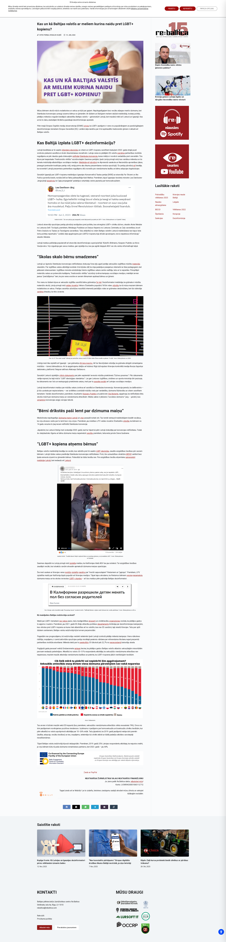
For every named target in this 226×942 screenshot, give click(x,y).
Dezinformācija (179, 218)
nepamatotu (138, 575)
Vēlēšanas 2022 (179, 209)
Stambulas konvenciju (89, 156)
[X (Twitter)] (76, 807)
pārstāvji (93, 162)
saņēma (40, 292)
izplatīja (73, 563)
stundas (78, 578)
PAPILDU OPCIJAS (207, 9)
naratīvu (82, 572)
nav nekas (63, 621)
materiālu (136, 264)
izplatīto (75, 572)
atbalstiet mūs (137, 781)
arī (88, 162)
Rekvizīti (40, 916)
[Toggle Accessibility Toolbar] (221, 932)
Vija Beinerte (113, 394)
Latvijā (74, 418)
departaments (103, 624)
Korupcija (176, 214)
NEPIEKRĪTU (187, 9)
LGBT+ (72, 578)
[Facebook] (67, 807)
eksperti (92, 621)
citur (82, 418)
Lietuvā (68, 460)
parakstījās (84, 642)
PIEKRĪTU (171, 9)
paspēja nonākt (100, 381)
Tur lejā (98, 282)
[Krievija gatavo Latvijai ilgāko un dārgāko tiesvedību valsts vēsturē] (172, 85)
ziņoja (86, 126)
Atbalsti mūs (44, 927)
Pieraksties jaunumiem (66, 927)
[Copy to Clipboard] (114, 807)
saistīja (90, 433)
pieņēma (121, 153)
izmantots (41, 400)
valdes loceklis (72, 285)
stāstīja (116, 285)
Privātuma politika (44, 919)
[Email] (104, 807)
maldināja (41, 460)
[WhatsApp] (85, 807)
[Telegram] (95, 807)
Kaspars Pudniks (90, 394)
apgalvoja (51, 181)
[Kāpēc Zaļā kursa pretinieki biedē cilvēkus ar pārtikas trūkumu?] (165, 843)
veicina (129, 575)
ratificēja (76, 156)
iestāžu (68, 572)
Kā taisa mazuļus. (86, 363)
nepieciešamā (115, 642)
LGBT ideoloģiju (102, 451)
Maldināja (83, 162)
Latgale (176, 202)
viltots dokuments (66, 375)
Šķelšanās (159, 214)
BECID (157, 209)
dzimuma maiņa (65, 418)
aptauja (77, 648)
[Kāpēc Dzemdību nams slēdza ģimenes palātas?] (172, 53)
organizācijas (114, 621)
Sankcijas (159, 218)
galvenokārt (130, 457)
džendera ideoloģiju (70, 150)
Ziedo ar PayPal (90, 772)
